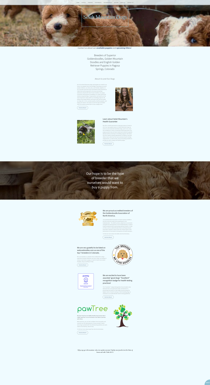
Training (90, 2)
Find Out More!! (82, 107)
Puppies (84, 2)
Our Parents (98, 2)
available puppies (104, 48)
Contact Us (130, 2)
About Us (122, 2)
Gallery (116, 2)
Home (78, 2)
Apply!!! (208, 382)
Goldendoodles (108, 2)
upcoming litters (123, 48)
